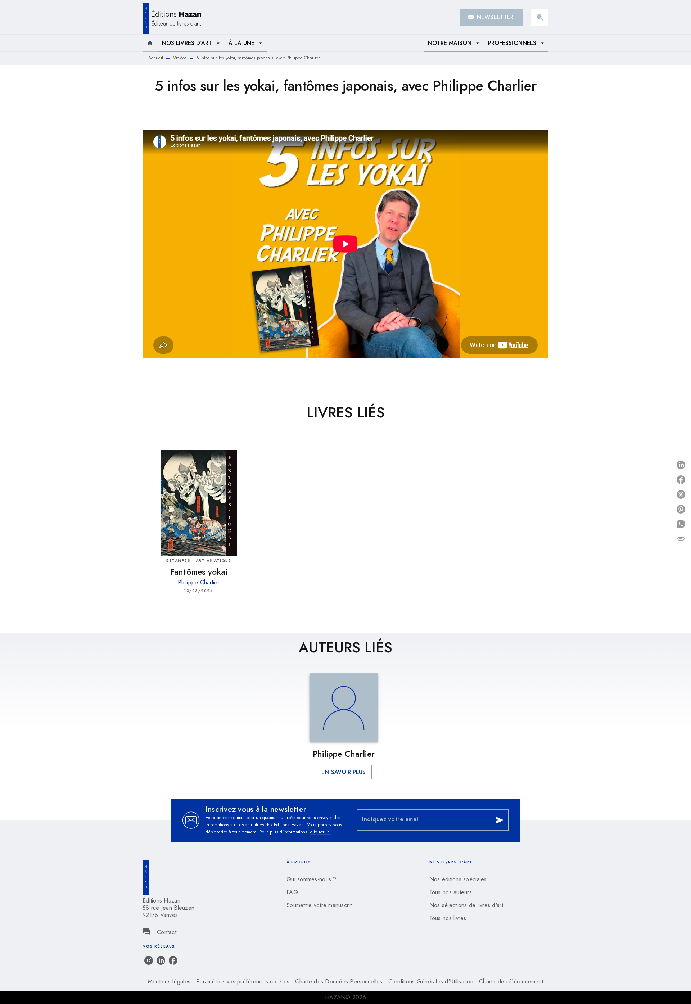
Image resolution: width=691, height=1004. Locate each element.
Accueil (155, 58)
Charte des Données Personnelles (338, 981)
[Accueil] (173, 17)
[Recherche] (539, 17)
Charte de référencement (511, 981)
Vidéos (180, 58)
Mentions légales (169, 981)
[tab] (150, 43)
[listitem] (149, 960)
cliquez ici (320, 832)
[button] (491, 17)
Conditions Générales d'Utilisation (430, 981)
